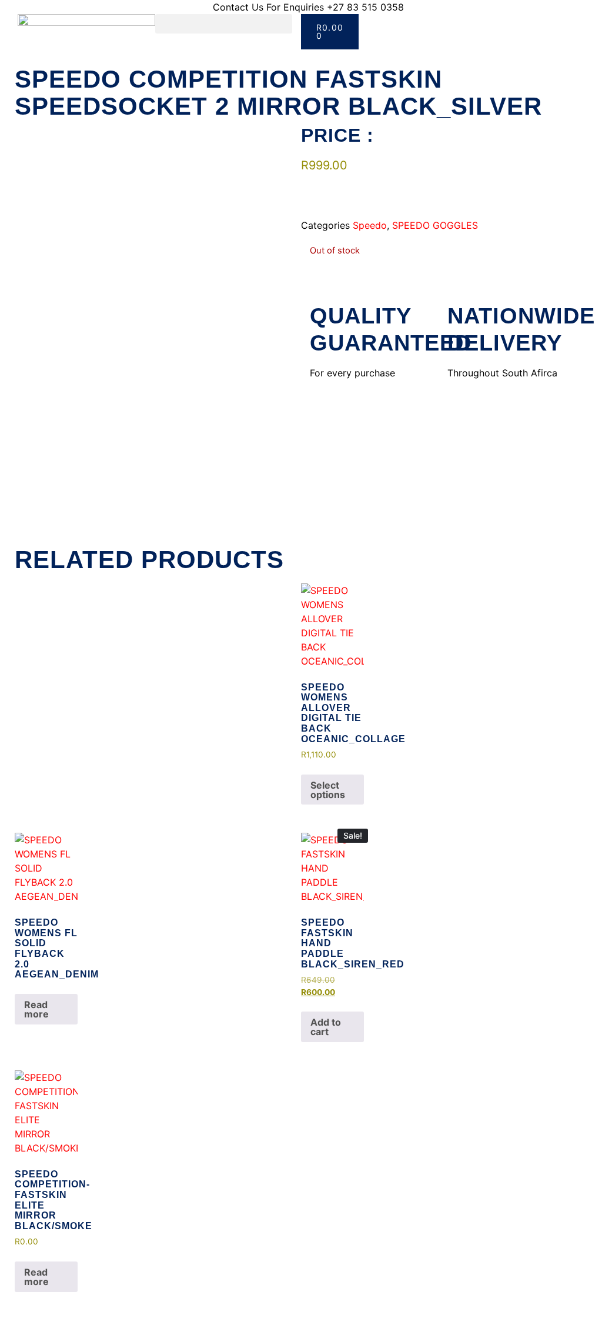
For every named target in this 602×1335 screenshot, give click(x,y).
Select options (327, 789)
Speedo (370, 225)
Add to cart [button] (325, 1026)
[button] (224, 24)
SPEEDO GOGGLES (435, 225)
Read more (36, 1009)
